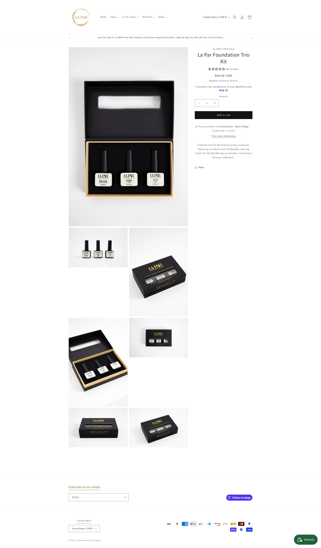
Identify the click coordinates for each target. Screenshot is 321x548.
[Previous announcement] (69, 37)
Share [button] (201, 167)
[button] (114, 17)
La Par (79, 540)
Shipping (213, 81)
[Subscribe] (125, 497)
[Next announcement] (251, 37)
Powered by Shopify (92, 540)
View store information (223, 136)
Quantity (223, 96)
